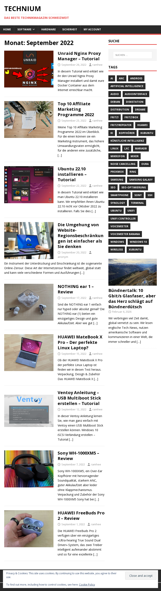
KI (111, 133)
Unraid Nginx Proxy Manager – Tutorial (79, 56)
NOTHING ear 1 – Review (76, 289)
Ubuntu (116, 210)
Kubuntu (146, 133)
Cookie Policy (87, 584)
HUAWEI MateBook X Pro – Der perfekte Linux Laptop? (80, 342)
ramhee (97, 65)
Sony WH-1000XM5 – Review (78, 455)
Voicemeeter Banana (125, 234)
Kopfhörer (127, 133)
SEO (113, 187)
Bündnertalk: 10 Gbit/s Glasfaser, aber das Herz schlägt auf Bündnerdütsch (132, 299)
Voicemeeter (119, 226)
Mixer (135, 156)
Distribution (119, 109)
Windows (117, 242)
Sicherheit (69, 29)
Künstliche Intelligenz (127, 141)
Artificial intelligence (126, 86)
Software (24, 29)
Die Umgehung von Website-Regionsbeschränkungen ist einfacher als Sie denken (81, 235)
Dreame (140, 109)
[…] (60, 155)
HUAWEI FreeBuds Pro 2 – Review (81, 515)
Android (136, 78)
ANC (121, 78)
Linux (114, 148)
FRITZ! (114, 117)
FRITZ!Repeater (120, 125)
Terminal (137, 203)
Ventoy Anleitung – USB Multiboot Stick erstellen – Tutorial (79, 398)
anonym (63, 257)
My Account (92, 29)
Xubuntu (135, 249)
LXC (126, 148)
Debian (115, 102)
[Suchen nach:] (132, 55)
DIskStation (134, 102)
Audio (114, 94)
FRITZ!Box (131, 117)
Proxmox (117, 171)
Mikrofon (117, 156)
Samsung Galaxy (141, 179)
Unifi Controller (123, 218)
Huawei (142, 125)
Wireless (116, 249)
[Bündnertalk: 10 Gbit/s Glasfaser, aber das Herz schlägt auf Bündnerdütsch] (132, 283)
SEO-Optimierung (133, 187)
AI (111, 78)
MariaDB (141, 148)
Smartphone (119, 195)
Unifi (131, 210)
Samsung (116, 179)
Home (7, 29)
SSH (150, 195)
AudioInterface (136, 94)
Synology (117, 203)
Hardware (48, 29)
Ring (133, 171)
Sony (138, 195)
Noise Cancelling (122, 164)
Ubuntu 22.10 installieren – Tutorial (72, 174)
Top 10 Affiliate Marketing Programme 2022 (76, 109)
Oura (145, 164)
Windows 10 (138, 242)
